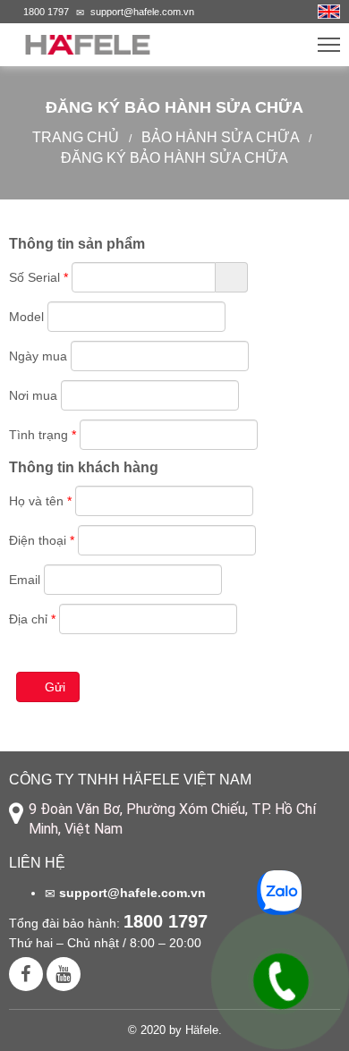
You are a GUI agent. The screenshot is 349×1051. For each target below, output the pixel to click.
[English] (329, 10)
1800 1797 (46, 11)
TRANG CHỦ (75, 137)
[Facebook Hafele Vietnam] (26, 974)
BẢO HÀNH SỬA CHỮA (220, 137)
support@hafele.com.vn (142, 11)
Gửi (55, 687)
